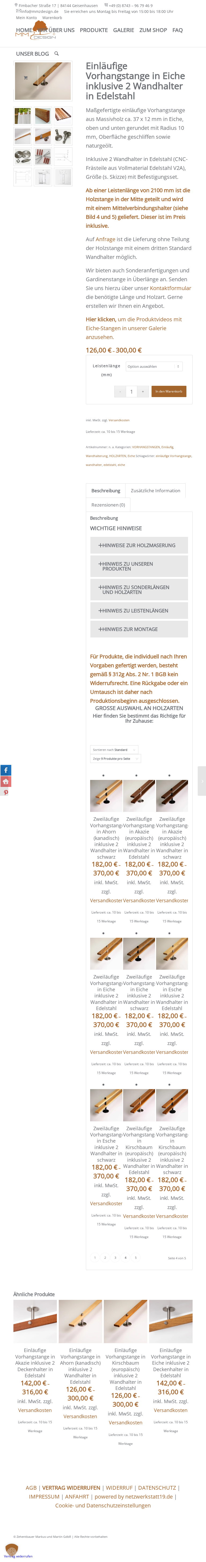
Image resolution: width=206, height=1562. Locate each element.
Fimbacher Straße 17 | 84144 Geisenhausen (58, 5)
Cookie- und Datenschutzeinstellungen (103, 1505)
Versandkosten (119, 420)
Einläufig (167, 447)
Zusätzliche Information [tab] (155, 490)
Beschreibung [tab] (105, 490)
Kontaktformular (170, 288)
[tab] (139, 545)
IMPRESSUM (44, 1496)
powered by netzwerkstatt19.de (134, 1496)
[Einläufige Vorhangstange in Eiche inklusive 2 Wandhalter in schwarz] (4, 781)
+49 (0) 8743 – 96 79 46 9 (131, 5)
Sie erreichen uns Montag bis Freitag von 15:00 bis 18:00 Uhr (119, 11)
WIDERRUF (119, 1487)
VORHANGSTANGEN (146, 447)
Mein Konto (26, 17)
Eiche (131, 456)
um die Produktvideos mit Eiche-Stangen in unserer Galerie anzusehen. (134, 328)
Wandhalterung (97, 456)
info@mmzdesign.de (39, 11)
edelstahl (110, 465)
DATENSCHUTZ (157, 1487)
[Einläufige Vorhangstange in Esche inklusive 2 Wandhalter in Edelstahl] (202, 781)
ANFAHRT (77, 1496)
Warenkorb (52, 17)
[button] (12, 1550)
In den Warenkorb (169, 391)
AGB (31, 1487)
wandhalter (94, 465)
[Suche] (56, 54)
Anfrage (105, 239)
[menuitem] (57, 6)
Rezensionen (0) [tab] (108, 505)
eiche (121, 465)
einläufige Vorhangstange (173, 456)
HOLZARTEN (117, 456)
